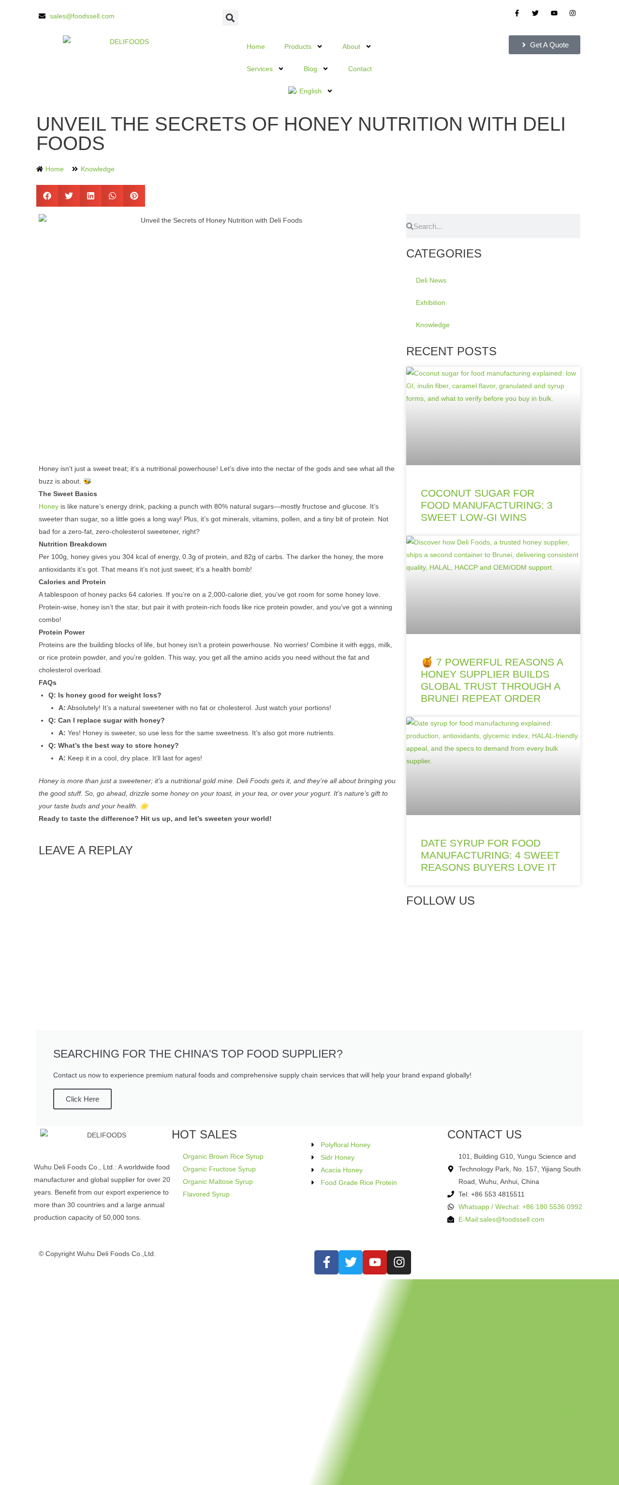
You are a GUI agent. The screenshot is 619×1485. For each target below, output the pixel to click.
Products (297, 46)
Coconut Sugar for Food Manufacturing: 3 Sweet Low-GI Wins (487, 505)
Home (256, 46)
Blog (310, 69)
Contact (360, 69)
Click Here (82, 1099)
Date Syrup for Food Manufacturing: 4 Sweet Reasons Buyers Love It (490, 855)
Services (260, 69)
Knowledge (98, 169)
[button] (230, 18)
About (351, 46)
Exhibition (430, 302)
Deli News (431, 280)
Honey (49, 506)
